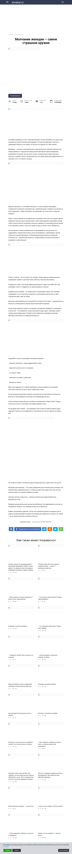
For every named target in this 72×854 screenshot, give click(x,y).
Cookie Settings (63, 850)
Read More (6, 846)
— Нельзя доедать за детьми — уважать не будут (48, 656)
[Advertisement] (36, 18)
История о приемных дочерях (48, 713)
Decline (17, 850)
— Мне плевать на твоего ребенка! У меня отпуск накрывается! (20, 598)
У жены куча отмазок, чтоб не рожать (50, 806)
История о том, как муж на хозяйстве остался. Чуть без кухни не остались (20, 743)
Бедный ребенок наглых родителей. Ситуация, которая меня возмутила (20, 685)
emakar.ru (18, 2)
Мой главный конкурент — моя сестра (20, 806)
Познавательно (15, 96)
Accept (8, 850)
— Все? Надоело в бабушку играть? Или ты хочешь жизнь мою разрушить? (49, 744)
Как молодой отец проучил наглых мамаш (19, 714)
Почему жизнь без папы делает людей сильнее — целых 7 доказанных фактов (48, 566)
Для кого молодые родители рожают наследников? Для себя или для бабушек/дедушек (50, 775)
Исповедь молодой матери (47, 684)
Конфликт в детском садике (17, 626)
